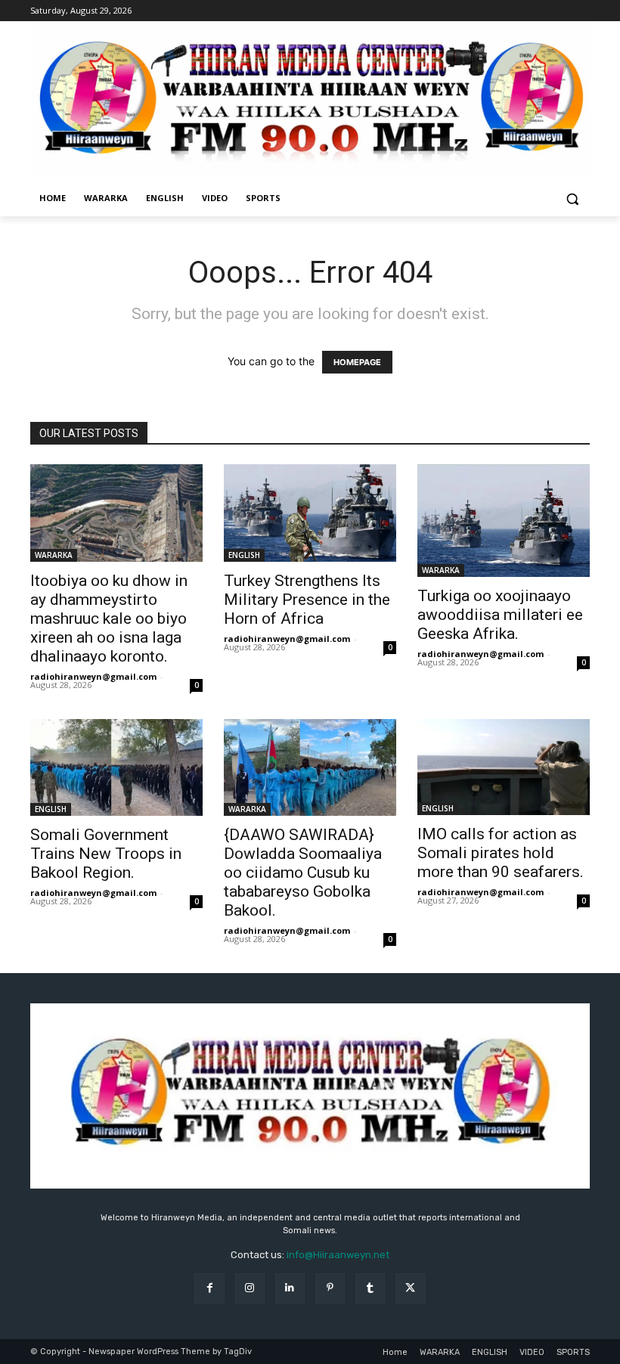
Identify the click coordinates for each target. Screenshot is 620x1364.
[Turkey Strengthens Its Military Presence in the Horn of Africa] (310, 512)
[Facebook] (209, 1288)
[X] (410, 1288)
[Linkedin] (290, 1288)
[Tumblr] (370, 1288)
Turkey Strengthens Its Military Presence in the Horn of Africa (307, 600)
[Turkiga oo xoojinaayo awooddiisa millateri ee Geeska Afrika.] (503, 520)
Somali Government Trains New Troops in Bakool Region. (105, 854)
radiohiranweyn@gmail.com (93, 676)
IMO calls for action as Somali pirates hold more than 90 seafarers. (500, 853)
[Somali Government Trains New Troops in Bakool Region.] (116, 767)
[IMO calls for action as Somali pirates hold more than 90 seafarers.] (503, 767)
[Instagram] (250, 1288)
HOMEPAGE (357, 362)
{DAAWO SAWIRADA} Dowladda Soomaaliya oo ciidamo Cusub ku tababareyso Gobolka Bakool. (303, 872)
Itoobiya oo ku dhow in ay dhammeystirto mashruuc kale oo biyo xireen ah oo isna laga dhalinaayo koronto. (109, 618)
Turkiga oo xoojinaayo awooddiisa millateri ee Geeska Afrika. (500, 615)
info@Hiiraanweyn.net (338, 1254)
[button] (572, 198)
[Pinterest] (330, 1288)
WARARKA (54, 555)
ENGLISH (244, 555)
